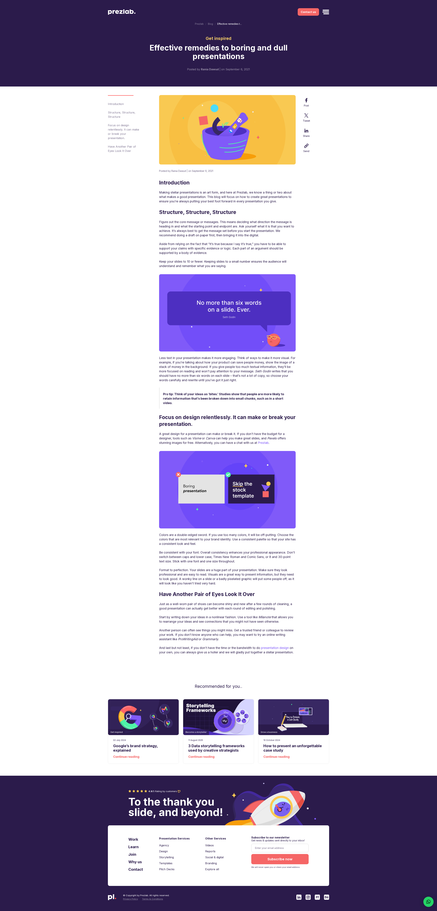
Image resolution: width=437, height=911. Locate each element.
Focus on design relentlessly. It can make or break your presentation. (123, 132)
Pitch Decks (166, 869)
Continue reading (126, 756)
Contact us (308, 12)
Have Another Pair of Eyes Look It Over (122, 149)
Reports (210, 851)
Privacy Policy (130, 899)
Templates (165, 863)
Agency (164, 845)
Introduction (116, 104)
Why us (135, 862)
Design (163, 851)
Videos (209, 845)
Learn (133, 847)
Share (306, 135)
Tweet (306, 120)
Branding (211, 863)
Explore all (212, 869)
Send (306, 151)
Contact (135, 869)
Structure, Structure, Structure (121, 114)
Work (133, 839)
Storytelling (166, 857)
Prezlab (263, 442)
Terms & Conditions (152, 899)
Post (306, 105)
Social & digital (214, 857)
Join (132, 854)
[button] (428, 902)
